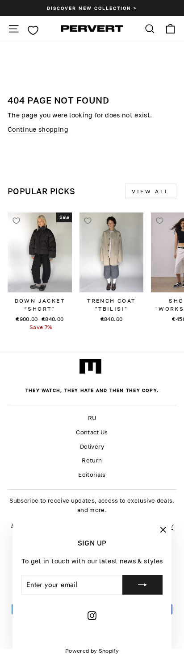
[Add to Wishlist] (16, 221)
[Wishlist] (32, 30)
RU (92, 418)
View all (151, 191)
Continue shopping (38, 129)
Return (92, 460)
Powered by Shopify (92, 650)
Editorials (91, 474)
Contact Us (92, 432)
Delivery (92, 446)
